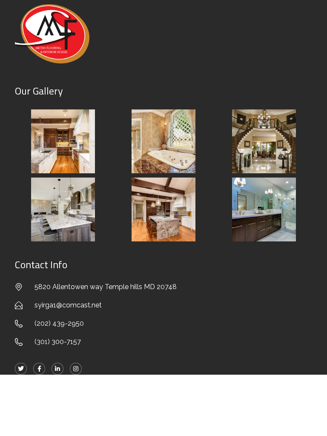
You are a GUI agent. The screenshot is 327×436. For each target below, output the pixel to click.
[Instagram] (76, 369)
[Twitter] (21, 369)
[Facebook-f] (39, 369)
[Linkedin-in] (57, 369)
